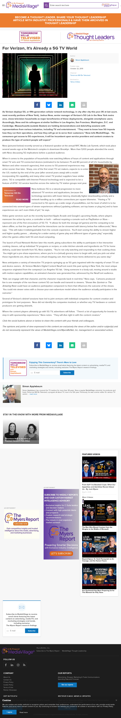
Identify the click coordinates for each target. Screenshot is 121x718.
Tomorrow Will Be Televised (80, 75)
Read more (24, 712)
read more (33, 394)
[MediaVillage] (22, 5)
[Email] (72, 105)
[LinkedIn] (60, 105)
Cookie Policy (8, 685)
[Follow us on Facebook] (5, 664)
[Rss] (24, 664)
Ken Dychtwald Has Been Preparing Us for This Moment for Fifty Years (98, 591)
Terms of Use (8, 687)
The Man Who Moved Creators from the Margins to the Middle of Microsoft (97, 528)
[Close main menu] (116, 700)
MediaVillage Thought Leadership (74, 651)
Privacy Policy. (108, 706)
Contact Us (7, 680)
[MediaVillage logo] (18, 651)
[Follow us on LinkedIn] (12, 664)
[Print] (84, 105)
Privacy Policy (8, 682)
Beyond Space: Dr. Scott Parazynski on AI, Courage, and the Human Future (98, 560)
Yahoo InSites (75, 82)
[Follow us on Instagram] (18, 664)
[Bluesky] (49, 105)
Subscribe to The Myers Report (48, 651)
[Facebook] (37, 105)
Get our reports (67, 685)
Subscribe (67, 373)
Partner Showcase (10, 690)
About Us (6, 677)
